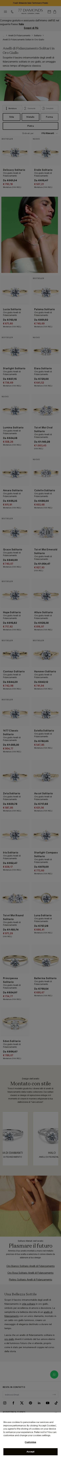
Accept (30, 1452)
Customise (30, 1442)
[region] (30, 1435)
